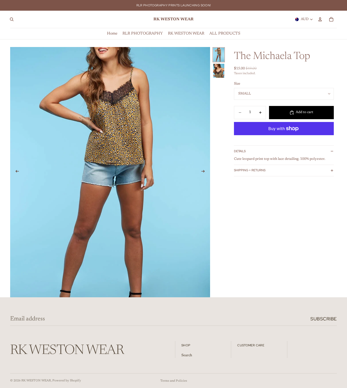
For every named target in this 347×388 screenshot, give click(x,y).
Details (240, 151)
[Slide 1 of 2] (218, 55)
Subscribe (323, 319)
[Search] (11, 19)
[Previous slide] (15, 172)
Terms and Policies (173, 380)
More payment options (284, 140)
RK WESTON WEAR (36, 380)
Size (237, 84)
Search (186, 355)
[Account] (320, 19)
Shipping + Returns (249, 170)
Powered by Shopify (66, 380)
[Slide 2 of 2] (218, 71)
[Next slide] (204, 172)
